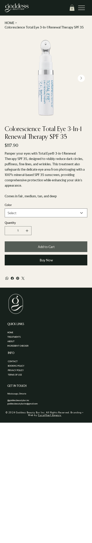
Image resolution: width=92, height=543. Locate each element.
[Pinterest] (17, 278)
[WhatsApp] (7, 278)
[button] (72, 8)
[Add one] (27, 230)
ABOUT (11, 341)
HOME (10, 332)
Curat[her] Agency (49, 415)
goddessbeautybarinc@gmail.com (22, 403)
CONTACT (13, 361)
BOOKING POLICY (16, 366)
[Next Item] (81, 78)
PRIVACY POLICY (16, 370)
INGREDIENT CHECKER (18, 346)
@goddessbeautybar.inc (18, 400)
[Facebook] (12, 278)
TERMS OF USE (15, 374)
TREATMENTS (14, 337)
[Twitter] (23, 278)
